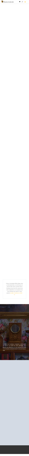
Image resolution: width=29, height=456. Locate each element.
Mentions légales (11, 450)
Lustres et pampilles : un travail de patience (13, 75)
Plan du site (21, 452)
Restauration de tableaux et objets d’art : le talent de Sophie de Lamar (14, 148)
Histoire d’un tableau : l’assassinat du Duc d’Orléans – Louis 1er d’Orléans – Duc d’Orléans (13, 39)
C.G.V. (15, 452)
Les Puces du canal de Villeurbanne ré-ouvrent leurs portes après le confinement (14, 112)
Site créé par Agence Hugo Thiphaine (14, 448)
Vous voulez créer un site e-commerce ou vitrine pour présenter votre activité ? (14, 185)
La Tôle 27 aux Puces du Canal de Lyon (14, 221)
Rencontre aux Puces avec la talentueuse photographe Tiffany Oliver (14, 253)
